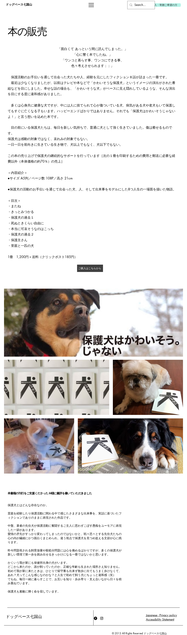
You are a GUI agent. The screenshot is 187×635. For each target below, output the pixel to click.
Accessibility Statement (160, 619)
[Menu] (91, 5)
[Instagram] (102, 618)
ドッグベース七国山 (24, 616)
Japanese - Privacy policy (161, 615)
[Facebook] (96, 618)
